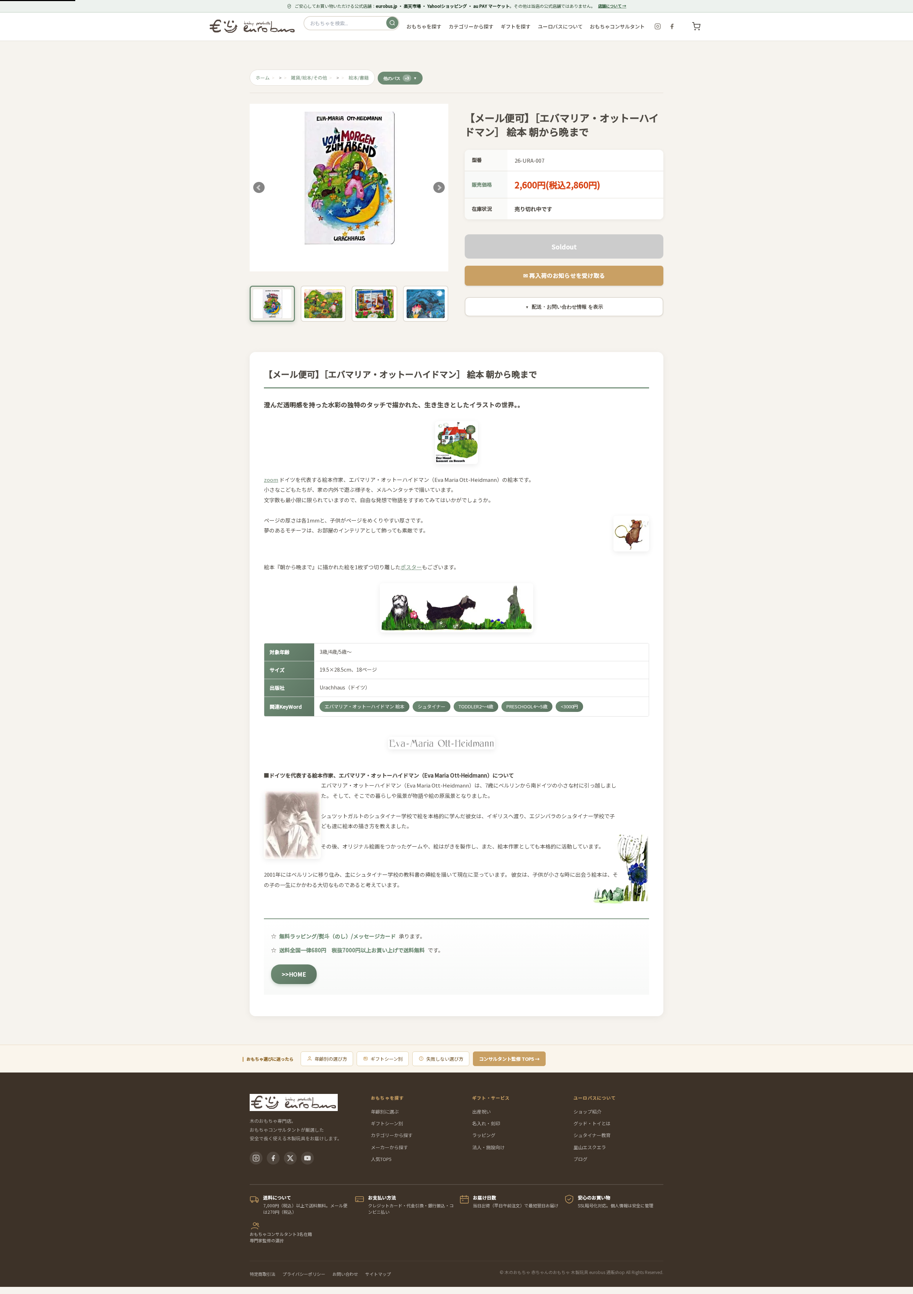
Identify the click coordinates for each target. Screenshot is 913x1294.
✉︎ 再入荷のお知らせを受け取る (564, 275)
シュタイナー (431, 706)
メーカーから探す (389, 1147)
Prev (259, 187)
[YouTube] (307, 1158)
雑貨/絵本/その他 (309, 77)
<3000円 (569, 706)
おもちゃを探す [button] (424, 26)
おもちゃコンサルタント (617, 26)
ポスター (411, 567)
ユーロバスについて (560, 26)
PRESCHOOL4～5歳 (526, 706)
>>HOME (294, 974)
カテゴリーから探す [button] (471, 26)
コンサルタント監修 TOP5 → (509, 1058)
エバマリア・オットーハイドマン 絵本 (364, 706)
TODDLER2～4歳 (476, 706)
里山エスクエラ (589, 1147)
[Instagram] (657, 26)
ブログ (580, 1159)
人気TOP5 (381, 1159)
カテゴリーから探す (392, 1135)
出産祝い (481, 1111)
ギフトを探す (516, 26)
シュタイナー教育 (592, 1135)
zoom (271, 479)
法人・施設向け (488, 1147)
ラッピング (483, 1135)
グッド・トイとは (592, 1123)
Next (439, 187)
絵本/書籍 (358, 77)
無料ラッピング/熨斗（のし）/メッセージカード (337, 936)
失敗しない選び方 (444, 1058)
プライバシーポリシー (303, 1274)
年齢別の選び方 (331, 1058)
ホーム (263, 77)
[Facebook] (672, 26)
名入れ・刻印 (486, 1123)
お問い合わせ (345, 1274)
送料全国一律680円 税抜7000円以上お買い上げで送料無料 (352, 950)
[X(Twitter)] (290, 1158)
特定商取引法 (262, 1274)
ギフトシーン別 (387, 1058)
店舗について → (612, 6)
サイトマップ (378, 1274)
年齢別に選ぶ (385, 1111)
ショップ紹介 (587, 1111)
